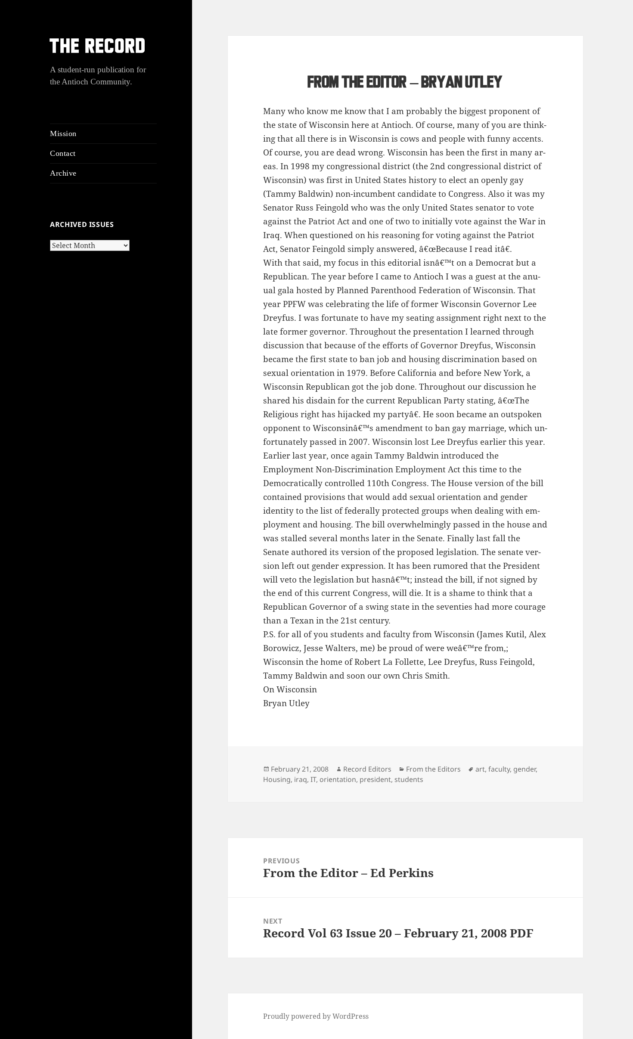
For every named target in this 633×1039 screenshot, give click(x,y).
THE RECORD (98, 47)
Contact (63, 153)
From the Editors (433, 769)
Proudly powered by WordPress (316, 1016)
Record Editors (367, 769)
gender (524, 769)
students (408, 779)
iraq (300, 779)
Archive (63, 173)
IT (313, 779)
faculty (499, 769)
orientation (338, 779)
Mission (63, 133)
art (480, 769)
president (375, 779)
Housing (277, 779)
